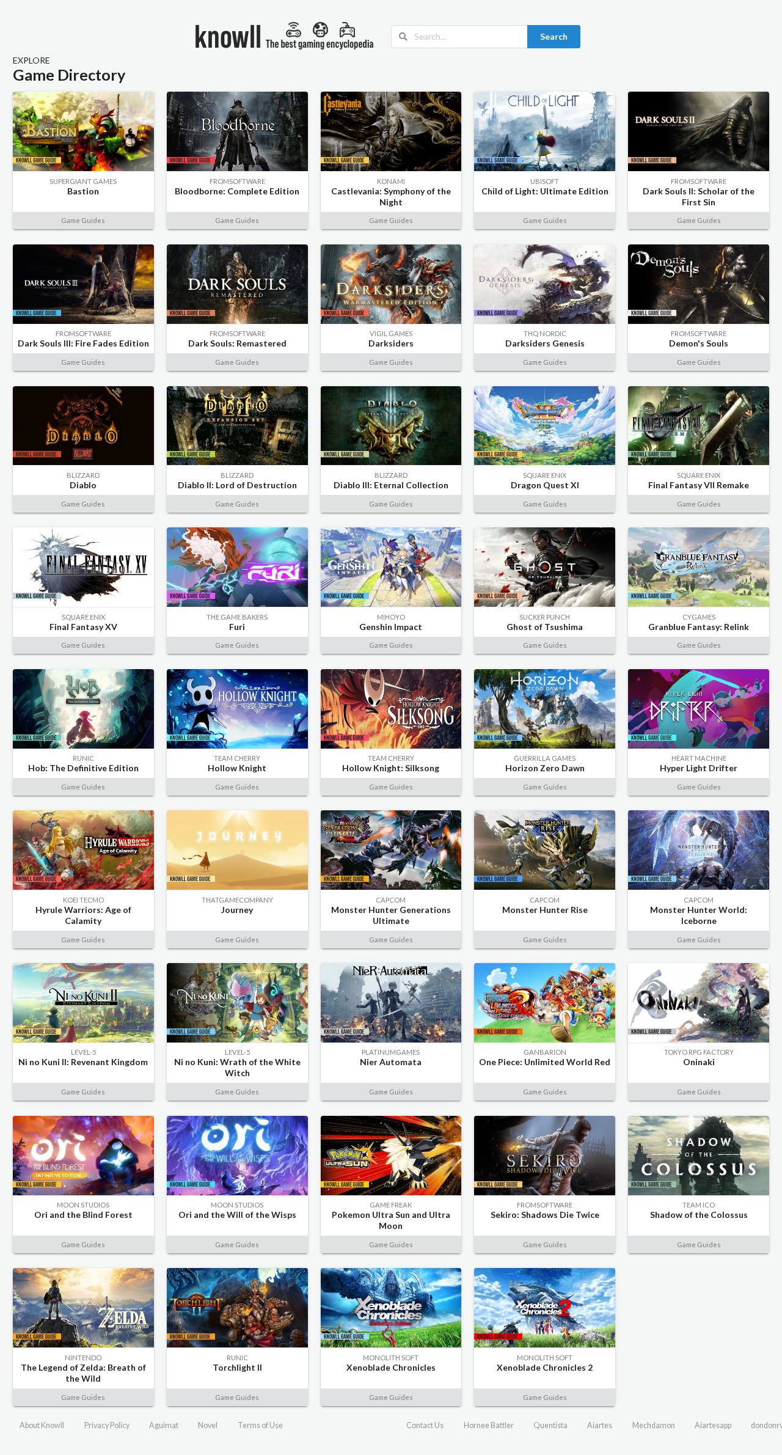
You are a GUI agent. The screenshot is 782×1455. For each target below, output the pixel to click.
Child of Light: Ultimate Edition (544, 191)
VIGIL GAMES (391, 333)
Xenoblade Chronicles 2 (545, 1367)
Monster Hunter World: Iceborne (698, 915)
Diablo (83, 485)
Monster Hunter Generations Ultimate (391, 915)
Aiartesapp (713, 1425)
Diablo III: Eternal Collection (391, 485)
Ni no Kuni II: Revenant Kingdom (83, 1062)
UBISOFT (544, 181)
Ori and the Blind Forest (83, 1214)
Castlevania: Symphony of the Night (391, 196)
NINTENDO (83, 1358)
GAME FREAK (391, 1205)
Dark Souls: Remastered (237, 343)
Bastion (83, 191)
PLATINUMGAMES (391, 1052)
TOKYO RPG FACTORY (699, 1052)
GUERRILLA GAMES (545, 758)
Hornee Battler (489, 1425)
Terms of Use (260, 1425)
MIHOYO (391, 617)
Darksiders (391, 343)
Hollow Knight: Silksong (390, 768)
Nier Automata (391, 1062)
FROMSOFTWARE (237, 181)
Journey (237, 909)
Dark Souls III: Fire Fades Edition (83, 343)
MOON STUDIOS (83, 1205)
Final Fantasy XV (83, 626)
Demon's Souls (698, 343)
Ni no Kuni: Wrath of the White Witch (237, 1067)
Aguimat (163, 1425)
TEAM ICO (698, 1205)
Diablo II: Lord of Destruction (237, 485)
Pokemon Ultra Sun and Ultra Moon (391, 1220)
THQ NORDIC (545, 333)
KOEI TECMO (83, 900)
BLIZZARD (83, 475)
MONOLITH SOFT (390, 1358)
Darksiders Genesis (545, 343)
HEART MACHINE (698, 758)
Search (554, 36)
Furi (237, 626)
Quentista (550, 1425)
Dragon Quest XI (545, 485)
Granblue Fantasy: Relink (698, 626)
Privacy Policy (107, 1425)
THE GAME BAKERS (237, 617)
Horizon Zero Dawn (545, 768)
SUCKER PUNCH (544, 617)
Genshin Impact (390, 626)
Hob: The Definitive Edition (83, 768)
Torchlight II (237, 1367)
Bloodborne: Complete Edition (237, 191)
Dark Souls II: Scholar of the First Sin (699, 196)
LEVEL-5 (83, 1052)
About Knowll (42, 1425)
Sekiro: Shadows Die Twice (545, 1214)
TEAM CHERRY (237, 758)
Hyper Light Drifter (698, 768)
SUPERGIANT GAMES (83, 181)
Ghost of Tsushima (544, 626)
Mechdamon (653, 1425)
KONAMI (391, 181)
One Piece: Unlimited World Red (544, 1062)
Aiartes (599, 1425)
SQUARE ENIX (544, 475)
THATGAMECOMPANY (237, 900)
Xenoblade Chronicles (391, 1367)
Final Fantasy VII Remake (698, 485)
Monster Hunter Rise (545, 909)
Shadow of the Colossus (699, 1214)
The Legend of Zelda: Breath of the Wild (83, 1373)
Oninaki (699, 1062)
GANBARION (545, 1052)
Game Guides (83, 220)
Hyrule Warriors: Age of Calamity (83, 915)
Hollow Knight (237, 768)
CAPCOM (391, 900)
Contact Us (425, 1425)
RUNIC (83, 758)
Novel (207, 1425)
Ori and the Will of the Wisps (237, 1214)
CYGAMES (698, 617)
